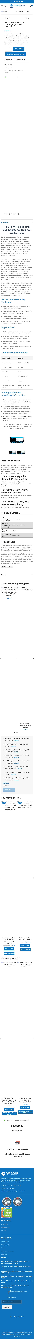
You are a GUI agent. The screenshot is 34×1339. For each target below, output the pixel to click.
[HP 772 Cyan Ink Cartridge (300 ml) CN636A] (25, 654)
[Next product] (28, 18)
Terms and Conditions (7, 1251)
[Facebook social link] (12, 1)
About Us (4, 1254)
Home (6, 18)
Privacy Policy (5, 1241)
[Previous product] (24, 18)
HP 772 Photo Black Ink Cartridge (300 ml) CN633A (8, 594)
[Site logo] (17, 6)
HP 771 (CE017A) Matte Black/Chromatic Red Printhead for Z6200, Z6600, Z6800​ (9, 1101)
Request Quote (9, 953)
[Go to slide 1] (14, 732)
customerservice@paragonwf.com (15, 1191)
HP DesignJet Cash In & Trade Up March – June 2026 (16, 1277)
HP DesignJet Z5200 (14, 70)
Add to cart (19, 48)
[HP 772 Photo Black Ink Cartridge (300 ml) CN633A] (9, 589)
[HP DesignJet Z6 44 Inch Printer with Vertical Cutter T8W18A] (9, 868)
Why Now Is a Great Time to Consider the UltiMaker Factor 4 (15, 1286)
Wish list (3, 1230)
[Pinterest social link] (17, 1)
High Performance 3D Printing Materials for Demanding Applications (15, 1262)
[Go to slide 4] (19, 732)
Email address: (12, 1297)
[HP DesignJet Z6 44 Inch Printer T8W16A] (25, 868)
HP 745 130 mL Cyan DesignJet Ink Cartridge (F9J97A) (25, 1100)
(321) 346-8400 (10, 1188)
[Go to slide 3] (17, 732)
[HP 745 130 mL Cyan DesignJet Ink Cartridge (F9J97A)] (25, 1029)
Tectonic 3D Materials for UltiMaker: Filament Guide (16, 1267)
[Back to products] (26, 18)
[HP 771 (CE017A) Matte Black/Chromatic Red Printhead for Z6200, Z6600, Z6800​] (9, 1029)
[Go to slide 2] (16, 732)
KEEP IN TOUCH (17, 1317)
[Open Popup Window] (7, 567)
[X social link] (14, 1)
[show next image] (31, 440)
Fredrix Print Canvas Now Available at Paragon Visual (16, 1282)
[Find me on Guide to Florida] (17, 1201)
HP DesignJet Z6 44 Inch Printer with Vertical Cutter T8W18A (9, 940)
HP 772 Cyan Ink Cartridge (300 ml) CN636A (25, 725)
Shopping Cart (5, 1227)
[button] (9, 948)
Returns (3, 1248)
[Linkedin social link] (19, 1)
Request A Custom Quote (15, 54)
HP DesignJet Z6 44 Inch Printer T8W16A (25, 939)
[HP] (11, 143)
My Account (4, 1224)
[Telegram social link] (22, 1)
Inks (11, 18)
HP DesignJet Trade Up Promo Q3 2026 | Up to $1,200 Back (16, 1272)
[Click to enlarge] (5, 9)
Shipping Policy (5, 1245)
